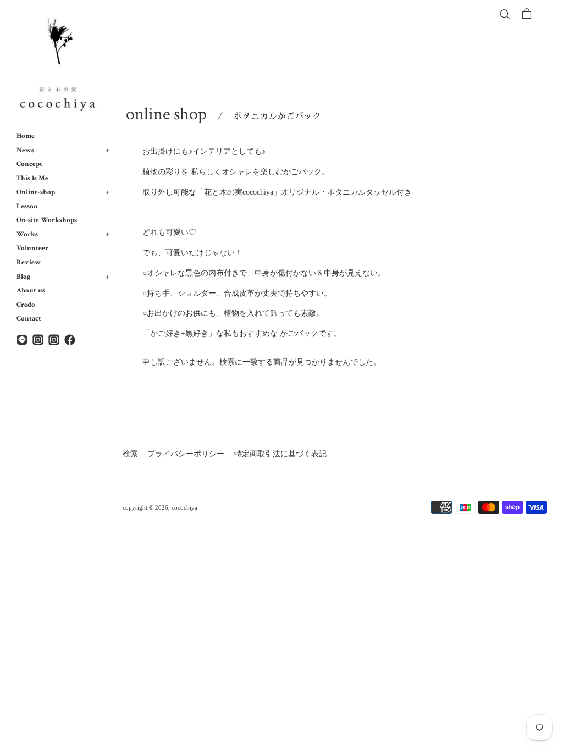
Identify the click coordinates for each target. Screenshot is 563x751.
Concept (29, 163)
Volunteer (32, 248)
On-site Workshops (46, 220)
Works (62, 234)
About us (30, 290)
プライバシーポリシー (185, 454)
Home (25, 135)
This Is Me (32, 178)
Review (28, 262)
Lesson (27, 206)
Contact (28, 318)
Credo (25, 304)
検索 (130, 454)
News (62, 150)
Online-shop (62, 191)
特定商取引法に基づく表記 (280, 454)
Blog (62, 276)
